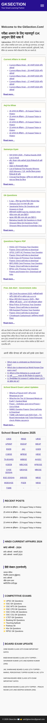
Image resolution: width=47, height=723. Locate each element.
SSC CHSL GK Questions (16, 612)
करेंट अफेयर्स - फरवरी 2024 (12, 555)
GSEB (38, 449)
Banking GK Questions (15, 620)
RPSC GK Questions (14, 631)
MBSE (38, 478)
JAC (23, 449)
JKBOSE (23, 478)
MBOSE (38, 470)
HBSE (38, 454)
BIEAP (38, 444)
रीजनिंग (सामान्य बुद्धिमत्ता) (11, 575)
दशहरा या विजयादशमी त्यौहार (18, 166)
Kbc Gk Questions (13, 628)
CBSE (8, 439)
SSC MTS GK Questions (16, 606)
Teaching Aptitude (13, 623)
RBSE (23, 439)
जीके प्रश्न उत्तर (8, 580)
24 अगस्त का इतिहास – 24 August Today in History (22, 517)
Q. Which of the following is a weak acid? (23, 373)
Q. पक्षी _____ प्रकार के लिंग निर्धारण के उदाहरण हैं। (25, 376)
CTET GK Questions (14, 617)
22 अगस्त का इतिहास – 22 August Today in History (22, 528)
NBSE (38, 483)
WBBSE (23, 459)
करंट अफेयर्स (7, 578)
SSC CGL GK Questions (16, 615)
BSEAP (23, 444)
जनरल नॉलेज (7, 572)
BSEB (8, 449)
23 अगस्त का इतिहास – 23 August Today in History (22, 522)
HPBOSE (38, 465)
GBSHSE (23, 470)
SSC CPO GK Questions (16, 609)
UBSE (38, 439)
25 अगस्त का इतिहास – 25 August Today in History (22, 512)
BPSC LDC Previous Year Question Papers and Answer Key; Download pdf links (25, 271)
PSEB (23, 483)
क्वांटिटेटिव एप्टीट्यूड (10, 583)
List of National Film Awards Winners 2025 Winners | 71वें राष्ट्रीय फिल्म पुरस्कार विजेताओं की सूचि (25, 171)
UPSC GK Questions (14, 601)
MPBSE (23, 454)
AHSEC (38, 459)
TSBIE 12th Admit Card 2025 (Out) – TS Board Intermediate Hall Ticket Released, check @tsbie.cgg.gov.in (26, 417)
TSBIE (9, 488)
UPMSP (8, 444)
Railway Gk (11, 626)
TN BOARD (9, 459)
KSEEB (9, 465)
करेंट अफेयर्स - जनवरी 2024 (12, 552)
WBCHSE (23, 465)
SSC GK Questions (14, 604)
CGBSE (9, 454)
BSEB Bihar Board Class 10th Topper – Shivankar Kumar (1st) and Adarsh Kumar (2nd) (21, 661)
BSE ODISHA (8, 478)
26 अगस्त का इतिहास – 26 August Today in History (22, 507)
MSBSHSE (8, 483)
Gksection (13, 4)
